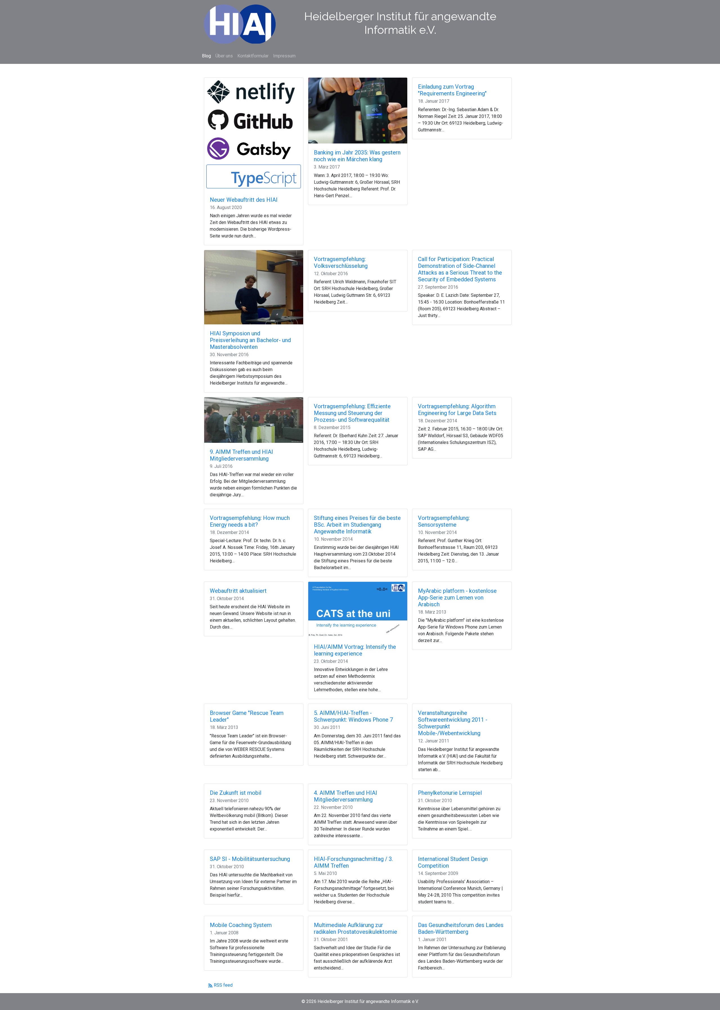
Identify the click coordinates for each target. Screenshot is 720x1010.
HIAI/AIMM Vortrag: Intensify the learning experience (355, 650)
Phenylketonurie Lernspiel (450, 792)
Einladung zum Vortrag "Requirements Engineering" (452, 90)
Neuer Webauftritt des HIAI (244, 199)
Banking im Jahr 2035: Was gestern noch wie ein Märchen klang (357, 156)
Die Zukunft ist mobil (235, 792)
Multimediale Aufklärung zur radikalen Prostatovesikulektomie (355, 928)
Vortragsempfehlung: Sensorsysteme (444, 521)
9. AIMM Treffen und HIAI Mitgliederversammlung (241, 455)
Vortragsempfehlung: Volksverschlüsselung (341, 262)
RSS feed (223, 985)
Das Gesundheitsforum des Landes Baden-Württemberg (460, 928)
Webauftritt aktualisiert (238, 590)
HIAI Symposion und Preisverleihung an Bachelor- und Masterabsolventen (250, 340)
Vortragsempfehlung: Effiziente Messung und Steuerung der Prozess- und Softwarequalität (352, 413)
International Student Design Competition (453, 862)
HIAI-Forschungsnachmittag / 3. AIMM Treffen (353, 862)
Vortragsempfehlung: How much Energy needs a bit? (250, 521)
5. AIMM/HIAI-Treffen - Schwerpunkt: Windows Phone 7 (353, 716)
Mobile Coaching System (241, 925)
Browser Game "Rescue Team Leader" (247, 716)
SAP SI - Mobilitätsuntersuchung (250, 859)
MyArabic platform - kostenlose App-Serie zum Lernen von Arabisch (457, 597)
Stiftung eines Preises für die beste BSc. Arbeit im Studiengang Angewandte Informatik (357, 525)
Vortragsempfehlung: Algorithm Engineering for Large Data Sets (457, 409)
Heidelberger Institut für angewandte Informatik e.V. (400, 23)
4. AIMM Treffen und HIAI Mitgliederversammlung (345, 796)
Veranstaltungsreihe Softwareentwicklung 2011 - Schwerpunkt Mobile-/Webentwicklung (452, 723)
